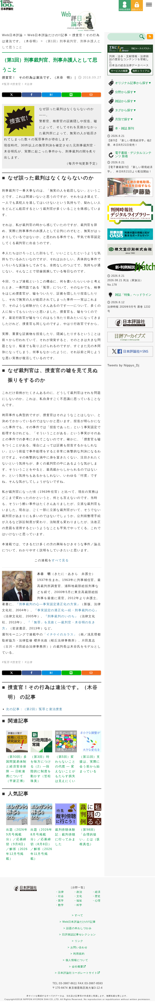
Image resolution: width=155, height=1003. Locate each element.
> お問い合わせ (77, 947)
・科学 (78, 905)
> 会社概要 (76, 966)
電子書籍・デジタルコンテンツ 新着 (133, 154)
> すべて (77, 915)
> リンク (77, 940)
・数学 (59, 905)
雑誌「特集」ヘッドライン (133, 294)
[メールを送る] (91, 94)
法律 (30, 84)
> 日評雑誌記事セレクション (77, 934)
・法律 (59, 891)
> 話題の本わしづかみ (77, 928)
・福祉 (78, 900)
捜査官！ (18, 84)
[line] (71, 94)
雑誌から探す (125, 101)
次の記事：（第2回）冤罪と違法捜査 (34, 709)
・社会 (59, 896)
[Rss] (150, 36)
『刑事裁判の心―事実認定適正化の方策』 (48, 604)
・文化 (78, 896)
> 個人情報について (75, 960)
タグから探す (125, 110)
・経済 (96, 891)
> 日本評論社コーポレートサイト (76, 972)
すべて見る (60, 560)
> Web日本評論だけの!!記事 (78, 921)
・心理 (96, 900)
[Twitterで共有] (11, 94)
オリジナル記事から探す (133, 83)
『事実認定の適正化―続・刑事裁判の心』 (66, 610)
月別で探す (124, 119)
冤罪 (7, 84)
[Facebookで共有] (31, 94)
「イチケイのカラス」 (60, 634)
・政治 (78, 891)
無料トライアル (141, 70)
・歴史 (96, 896)
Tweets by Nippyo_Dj (123, 365)
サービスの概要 (119, 70)
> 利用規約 (77, 953)
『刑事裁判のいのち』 (61, 616)
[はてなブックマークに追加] (51, 94)
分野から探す (125, 92)
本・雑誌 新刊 (124, 128)
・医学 (59, 900)
